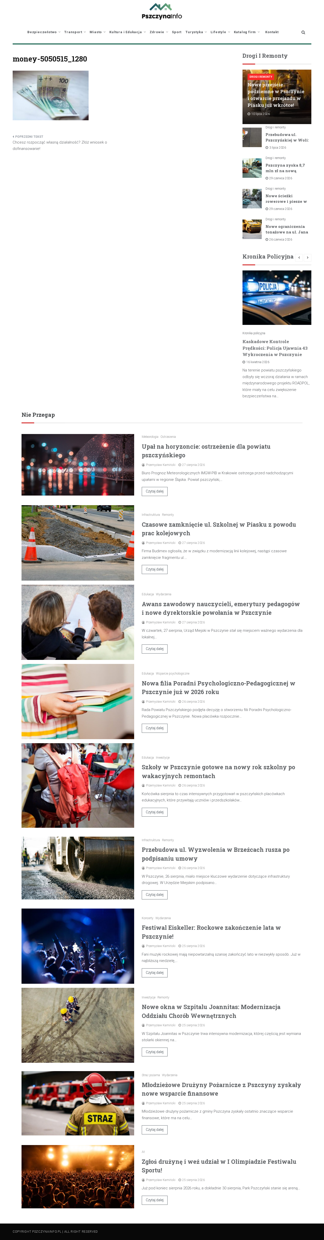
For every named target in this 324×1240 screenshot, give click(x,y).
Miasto (96, 32)
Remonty (168, 515)
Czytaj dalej (155, 491)
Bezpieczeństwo (42, 32)
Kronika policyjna (253, 333)
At (143, 1152)
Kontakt (272, 32)
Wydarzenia (163, 594)
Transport (73, 32)
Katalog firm (245, 32)
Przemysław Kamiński (160, 465)
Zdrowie (157, 32)
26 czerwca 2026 (280, 239)
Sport (176, 32)
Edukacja (148, 594)
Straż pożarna (151, 1075)
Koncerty (147, 918)
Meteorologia (150, 437)
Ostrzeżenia (168, 437)
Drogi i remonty (261, 76)
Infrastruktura (151, 515)
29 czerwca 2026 (280, 178)
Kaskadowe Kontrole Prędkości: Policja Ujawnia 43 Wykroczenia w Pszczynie (275, 348)
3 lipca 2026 (277, 147)
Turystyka (194, 32)
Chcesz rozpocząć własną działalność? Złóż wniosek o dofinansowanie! (60, 145)
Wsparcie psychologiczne (172, 673)
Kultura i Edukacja (125, 32)
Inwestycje (163, 757)
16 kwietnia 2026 (257, 362)
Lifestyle (218, 32)
